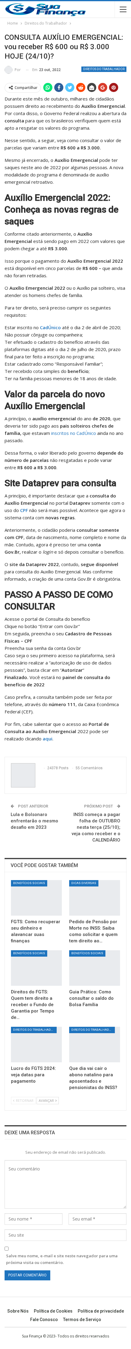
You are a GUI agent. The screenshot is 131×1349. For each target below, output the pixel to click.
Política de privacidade (101, 1311)
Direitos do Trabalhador (104, 69)
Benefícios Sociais (29, 883)
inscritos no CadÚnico (73, 433)
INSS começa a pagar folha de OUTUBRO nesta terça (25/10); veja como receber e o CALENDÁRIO (96, 827)
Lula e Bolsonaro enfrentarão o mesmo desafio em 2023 (34, 821)
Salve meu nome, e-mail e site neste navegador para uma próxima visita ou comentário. (62, 1259)
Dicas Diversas (83, 883)
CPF (24, 510)
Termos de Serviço (82, 1319)
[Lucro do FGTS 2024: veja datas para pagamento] (36, 1044)
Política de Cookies (53, 1311)
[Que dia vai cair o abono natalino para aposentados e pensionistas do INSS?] (94, 1044)
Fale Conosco (44, 1319)
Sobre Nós (18, 1311)
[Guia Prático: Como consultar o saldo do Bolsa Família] (94, 968)
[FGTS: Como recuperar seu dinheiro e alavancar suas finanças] (36, 898)
